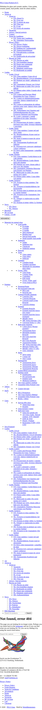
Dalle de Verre (27, 419)
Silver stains (26, 355)
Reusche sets (26, 292)
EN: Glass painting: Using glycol (25, 433)
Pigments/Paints (23, 286)
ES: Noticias (13, 605)
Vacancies (16, 567)
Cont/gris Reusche (28, 298)
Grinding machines (29, 264)
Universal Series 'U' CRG (31, 323)
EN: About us (18, 569)
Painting (7, 284)
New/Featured (9, 427)
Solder (24, 242)
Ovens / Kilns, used (29, 280)
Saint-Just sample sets (30, 413)
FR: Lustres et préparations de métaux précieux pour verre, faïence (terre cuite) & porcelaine (27, 475)
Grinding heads (27, 262)
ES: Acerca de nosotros (21, 573)
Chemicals (26, 246)
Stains (20, 353)
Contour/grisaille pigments (27, 294)
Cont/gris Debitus (28, 304)
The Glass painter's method (27, 383)
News (6, 597)
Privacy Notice (5, 682)
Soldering (21, 240)
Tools (20, 252)
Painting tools (27, 379)
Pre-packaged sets (28, 377)
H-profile (25, 226)
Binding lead (26, 234)
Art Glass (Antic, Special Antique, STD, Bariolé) (31, 416)
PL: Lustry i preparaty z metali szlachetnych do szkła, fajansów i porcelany (25, 469)
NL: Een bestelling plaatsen (23, 587)
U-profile (25, 230)
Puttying (21, 250)
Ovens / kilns (22, 270)
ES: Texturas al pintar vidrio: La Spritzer (27, 521)
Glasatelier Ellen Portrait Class (28, 385)
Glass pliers (26, 256)
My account (8, 699)
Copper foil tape (23, 389)
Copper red (26, 357)
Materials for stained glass (13, 222)
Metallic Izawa (27, 319)
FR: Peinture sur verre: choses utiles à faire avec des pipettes (26, 504)
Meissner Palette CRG (30, 347)
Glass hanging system (25, 409)
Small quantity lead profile (31, 238)
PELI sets (25, 290)
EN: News (12, 599)
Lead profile (22, 224)
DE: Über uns (18, 579)
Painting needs (23, 373)
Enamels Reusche (28, 308)
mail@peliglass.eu (11, 678)
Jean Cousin (26, 359)
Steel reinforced (27, 232)
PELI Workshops (24, 393)
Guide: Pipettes (14, 485)
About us (7, 563)
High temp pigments (25, 325)
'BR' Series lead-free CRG (31, 321)
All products (8, 691)
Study (6, 391)
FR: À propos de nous (21, 577)
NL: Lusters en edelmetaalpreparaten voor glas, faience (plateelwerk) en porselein (26, 457)
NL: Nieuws (13, 601)
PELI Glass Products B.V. (9, 3)
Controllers (26, 276)
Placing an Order (15, 583)
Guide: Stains (13, 535)
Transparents (22, 361)
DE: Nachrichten (15, 603)
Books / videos (23, 399)
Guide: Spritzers (14, 511)
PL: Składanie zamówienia (22, 593)
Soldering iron (27, 244)
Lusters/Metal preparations (27, 371)
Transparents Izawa (29, 365)
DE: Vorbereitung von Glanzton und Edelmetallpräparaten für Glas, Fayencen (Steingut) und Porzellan (26, 481)
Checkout (7, 703)
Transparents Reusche (30, 369)
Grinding (21, 260)
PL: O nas (17, 575)
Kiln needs (26, 278)
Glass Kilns (26, 272)
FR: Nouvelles (14, 609)
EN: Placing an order (20, 585)
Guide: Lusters (14, 449)
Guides (7, 429)
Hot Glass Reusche (29, 341)
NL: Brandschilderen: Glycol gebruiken (27, 435)
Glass (6, 401)
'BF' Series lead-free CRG (31, 345)
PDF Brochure (9, 611)
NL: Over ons (18, 571)
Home (6, 693)
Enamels (21, 306)
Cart (6, 701)
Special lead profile (29, 236)
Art (5, 561)
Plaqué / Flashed (28, 421)
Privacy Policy (9, 685)
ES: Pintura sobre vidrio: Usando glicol (27, 437)
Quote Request (9, 687)
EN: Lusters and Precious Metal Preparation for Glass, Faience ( (24, 452)
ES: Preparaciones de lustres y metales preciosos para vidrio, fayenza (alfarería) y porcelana (27, 463)
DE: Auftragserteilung (21, 595)
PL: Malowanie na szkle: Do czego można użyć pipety (25, 500)
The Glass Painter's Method (27, 395)
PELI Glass (11, 707)
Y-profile (25, 228)
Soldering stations (28, 248)
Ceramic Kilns (27, 274)
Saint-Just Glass (23, 411)
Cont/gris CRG (27, 296)
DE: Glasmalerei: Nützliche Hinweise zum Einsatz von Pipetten (26, 508)
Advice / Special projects (18, 581)
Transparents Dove (29, 331)
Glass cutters (26, 254)
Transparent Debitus (29, 343)
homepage (19, 626)
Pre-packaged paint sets (26, 288)
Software (25, 258)
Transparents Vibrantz (30, 367)
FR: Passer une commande (22, 591)
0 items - (9, 214)
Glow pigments (27, 351)
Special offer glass (24, 403)
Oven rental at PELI (29, 282)
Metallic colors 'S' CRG (30, 349)
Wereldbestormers (29, 707)
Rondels (25, 407)
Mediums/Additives (29, 381)
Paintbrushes (26, 375)
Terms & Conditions (11, 689)
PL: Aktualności (14, 607)
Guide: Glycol (14, 431)
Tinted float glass (28, 405)
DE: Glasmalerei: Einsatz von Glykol (26, 447)
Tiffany (7, 387)
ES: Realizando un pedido (22, 589)
